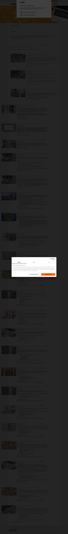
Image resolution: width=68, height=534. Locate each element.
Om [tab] (49, 262)
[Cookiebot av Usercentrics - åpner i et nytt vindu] (51, 259)
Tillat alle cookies (48, 274)
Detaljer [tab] (34, 262)
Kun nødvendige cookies (34, 274)
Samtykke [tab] (19, 262)
